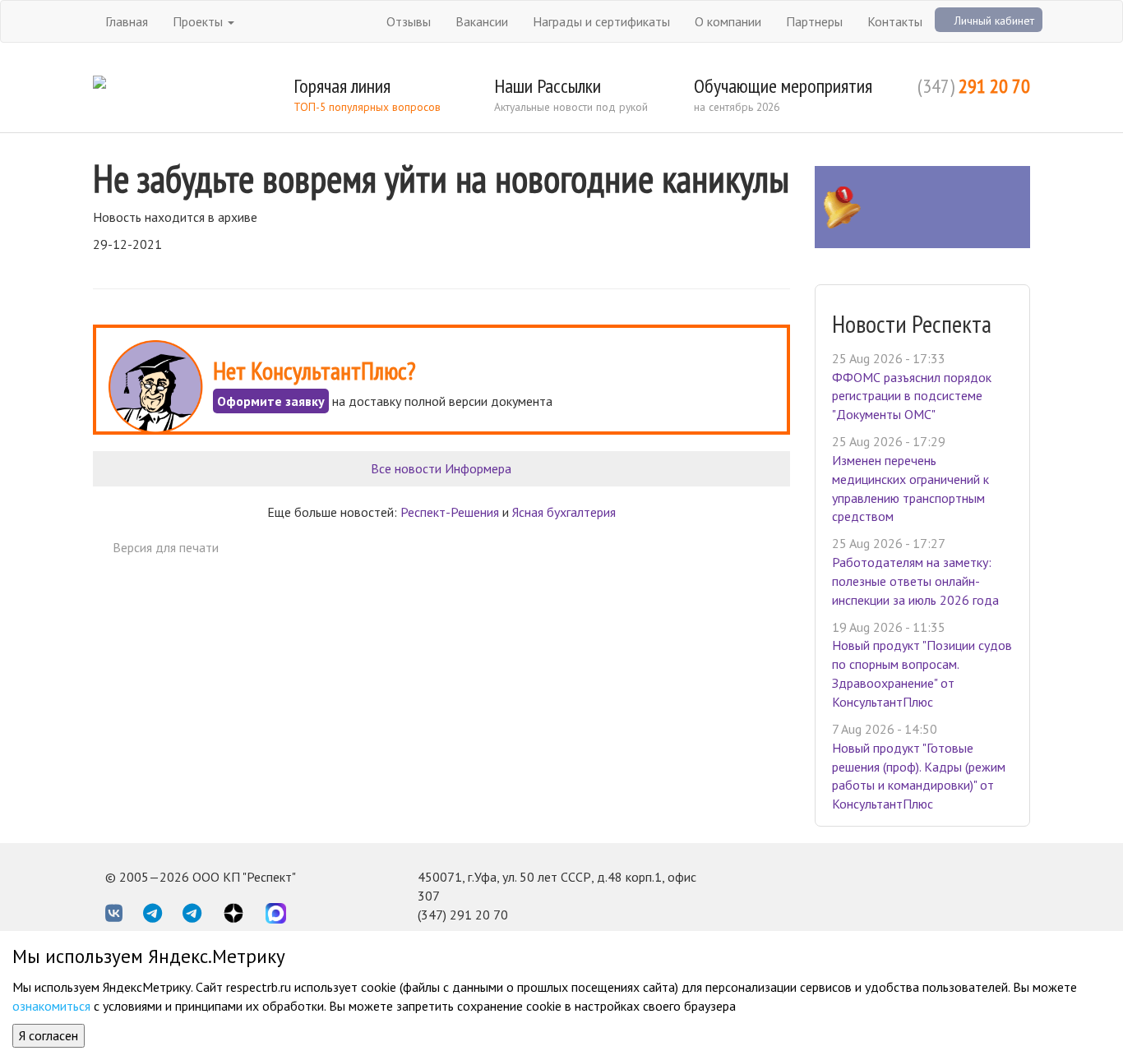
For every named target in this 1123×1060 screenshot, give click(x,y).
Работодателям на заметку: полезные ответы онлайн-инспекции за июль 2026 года (915, 581)
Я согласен (48, 1035)
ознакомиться (51, 1006)
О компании (728, 21)
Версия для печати (166, 547)
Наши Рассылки (547, 86)
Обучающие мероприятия (783, 86)
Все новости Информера (441, 468)
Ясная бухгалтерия (564, 512)
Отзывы (408, 21)
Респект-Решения (449, 512)
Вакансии (481, 21)
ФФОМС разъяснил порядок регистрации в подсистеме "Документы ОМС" (911, 396)
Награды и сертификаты (601, 21)
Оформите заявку (271, 401)
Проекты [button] (199, 21)
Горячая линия (342, 86)
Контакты (894, 21)
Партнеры (814, 21)
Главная (126, 21)
